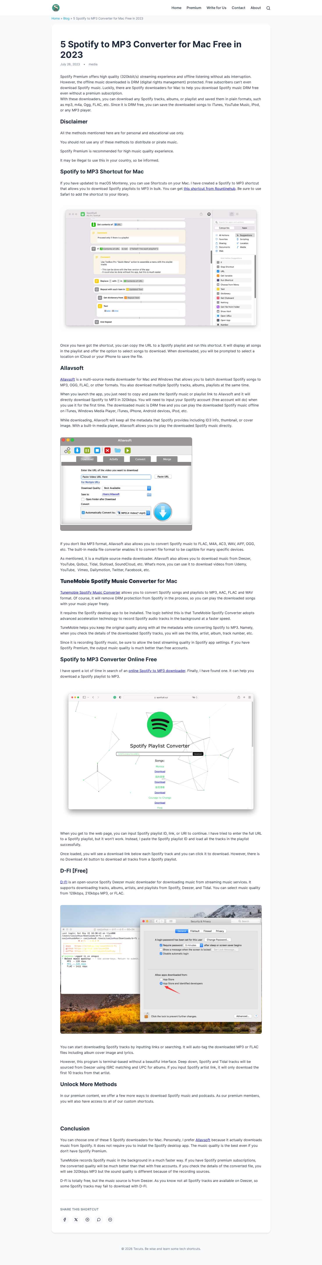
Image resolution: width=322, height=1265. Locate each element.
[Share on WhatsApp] (98, 1219)
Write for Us (216, 7)
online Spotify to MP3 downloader (157, 670)
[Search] (268, 7)
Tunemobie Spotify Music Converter (90, 592)
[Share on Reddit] (110, 1219)
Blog (66, 18)
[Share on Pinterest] (87, 1219)
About (256, 7)
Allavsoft (67, 379)
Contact (238, 7)
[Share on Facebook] (64, 1219)
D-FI (63, 882)
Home (176, 7)
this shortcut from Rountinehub (209, 188)
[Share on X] (76, 1219)
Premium (194, 7)
